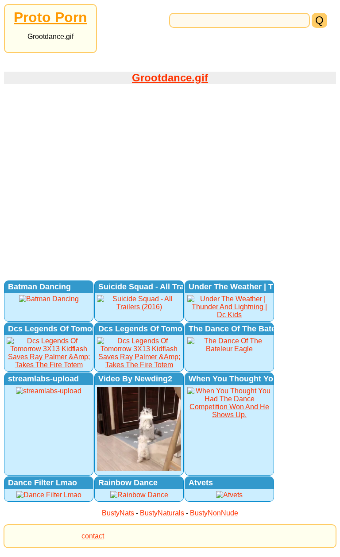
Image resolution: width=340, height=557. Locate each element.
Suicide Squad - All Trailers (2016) (162, 286)
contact (92, 536)
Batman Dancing (39, 286)
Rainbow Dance (128, 482)
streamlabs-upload (43, 378)
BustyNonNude (214, 513)
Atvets (201, 482)
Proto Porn (50, 17)
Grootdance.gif (170, 78)
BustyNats (118, 513)
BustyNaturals (162, 513)
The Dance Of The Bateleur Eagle (251, 328)
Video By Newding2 (135, 378)
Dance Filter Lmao (42, 482)
